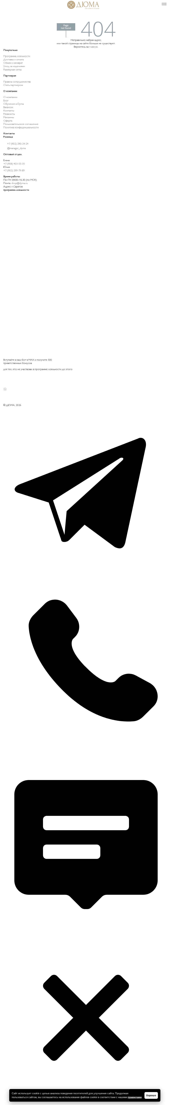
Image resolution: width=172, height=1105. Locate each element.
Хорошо (151, 1095)
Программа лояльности (16, 56)
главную (93, 47)
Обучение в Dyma (13, 104)
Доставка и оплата (13, 59)
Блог (6, 100)
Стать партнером (13, 85)
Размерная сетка (12, 70)
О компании (10, 97)
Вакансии (8, 107)
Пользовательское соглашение (20, 124)
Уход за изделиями (14, 66)
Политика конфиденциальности (21, 127)
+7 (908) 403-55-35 (14, 164)
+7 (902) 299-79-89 (14, 170)
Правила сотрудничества (17, 82)
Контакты (8, 111)
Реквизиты (9, 114)
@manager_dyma (16, 148)
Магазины (8, 117)
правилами (135, 1097)
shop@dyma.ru (19, 183)
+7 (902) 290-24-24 (17, 144)
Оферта (7, 121)
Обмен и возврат (13, 63)
